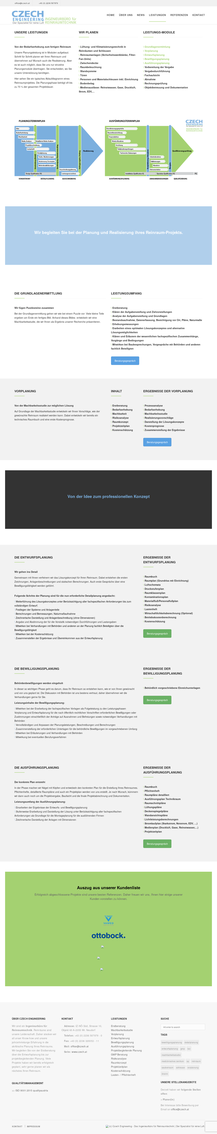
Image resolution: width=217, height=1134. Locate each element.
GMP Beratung (119, 1054)
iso (189, 1048)
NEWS (141, 15)
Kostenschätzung (120, 1070)
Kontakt (17, 1126)
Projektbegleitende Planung (126, 1050)
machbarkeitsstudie (171, 1054)
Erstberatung (118, 1026)
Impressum (33, 1126)
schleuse (180, 1067)
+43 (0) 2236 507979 (48, 3)
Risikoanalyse (118, 1058)
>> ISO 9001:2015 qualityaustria (30, 1090)
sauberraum (167, 1067)
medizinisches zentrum (173, 1061)
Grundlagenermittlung (157, 46)
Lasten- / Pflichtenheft (123, 1074)
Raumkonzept (118, 1062)
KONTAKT (198, 15)
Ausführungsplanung (157, 63)
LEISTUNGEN (157, 15)
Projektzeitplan (119, 1066)
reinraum (196, 1061)
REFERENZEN (179, 15)
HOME (111, 15)
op (188, 1061)
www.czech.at (79, 1051)
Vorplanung (151, 50)
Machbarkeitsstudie (122, 1030)
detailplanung (191, 1042)
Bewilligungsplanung (157, 59)
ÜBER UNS (126, 15)
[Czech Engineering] (44, 17)
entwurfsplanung (170, 1048)
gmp (183, 1048)
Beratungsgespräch (125, 360)
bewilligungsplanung (172, 1042)
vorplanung (193, 1067)
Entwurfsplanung (155, 54)
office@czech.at (22, 3)
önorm (165, 1073)
